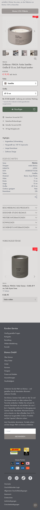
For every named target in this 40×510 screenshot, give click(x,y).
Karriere (7, 367)
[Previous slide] (4, 53)
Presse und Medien (10, 374)
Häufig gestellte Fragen (12, 333)
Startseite (7, 484)
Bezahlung (7, 340)
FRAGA (5, 62)
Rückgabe (7, 337)
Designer (7, 371)
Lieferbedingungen (10, 501)
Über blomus (8, 357)
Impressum (7, 494)
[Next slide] (35, 53)
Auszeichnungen (9, 378)
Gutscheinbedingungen (11, 504)
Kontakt (6, 347)
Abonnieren (20, 436)
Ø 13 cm (7, 93)
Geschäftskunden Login (12, 487)
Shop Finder (8, 360)
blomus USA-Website (20, 11)
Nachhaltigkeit (9, 381)
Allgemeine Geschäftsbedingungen (15, 491)
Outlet (6, 364)
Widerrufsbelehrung (10, 343)
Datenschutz (8, 497)
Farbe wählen (8, 299)
